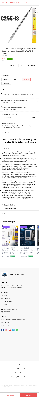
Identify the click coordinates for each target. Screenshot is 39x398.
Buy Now (28, 395)
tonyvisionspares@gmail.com (11, 309)
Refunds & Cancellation (31, 385)
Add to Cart (10, 395)
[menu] (3, 3)
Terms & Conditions (5, 386)
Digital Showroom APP (19, 385)
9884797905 (7, 311)
